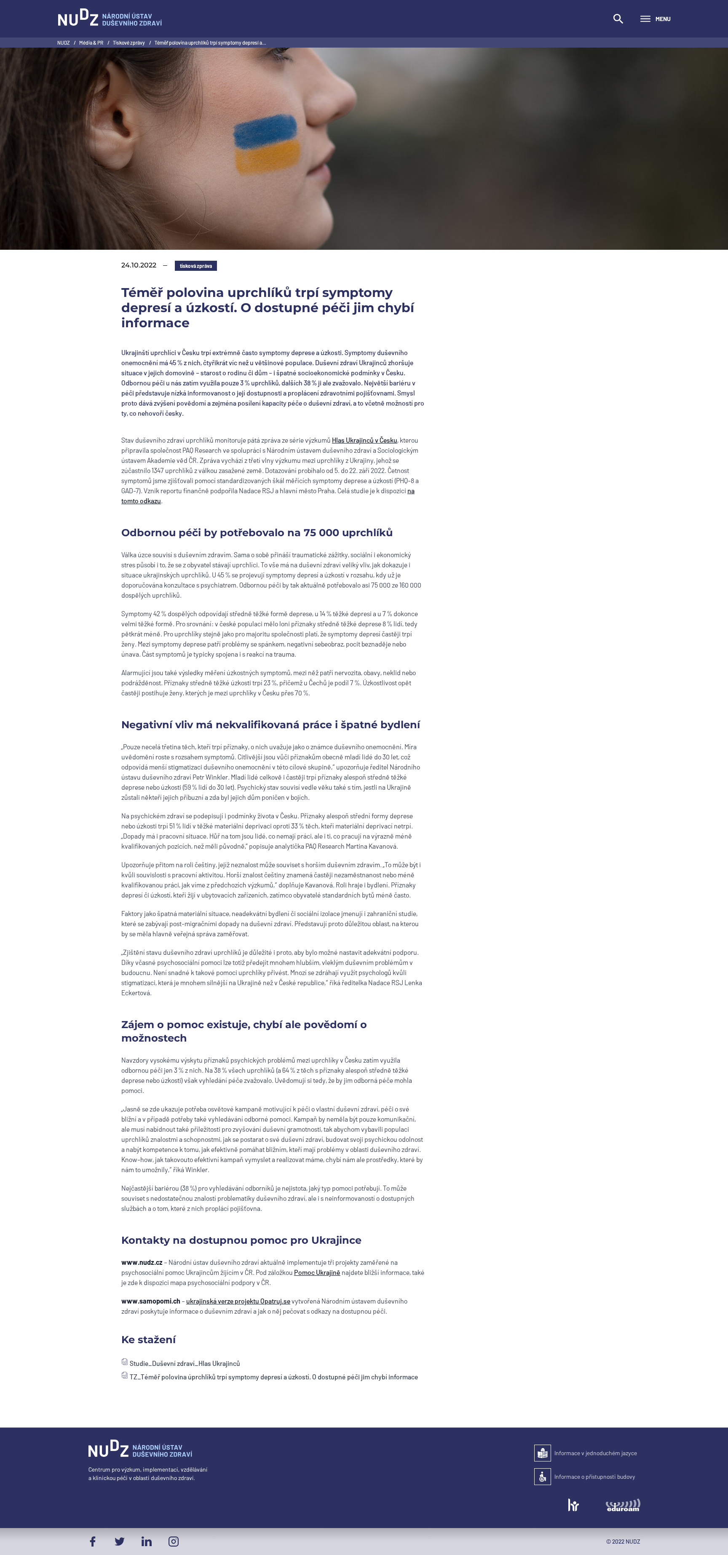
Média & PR (91, 42)
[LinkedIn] (147, 1541)
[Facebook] (93, 1541)
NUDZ (63, 42)
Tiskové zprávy (129, 42)
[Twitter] (120, 1541)
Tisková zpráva (196, 266)
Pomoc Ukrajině (317, 1272)
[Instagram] (174, 1541)
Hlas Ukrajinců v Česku (364, 440)
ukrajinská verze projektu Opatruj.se (238, 1301)
